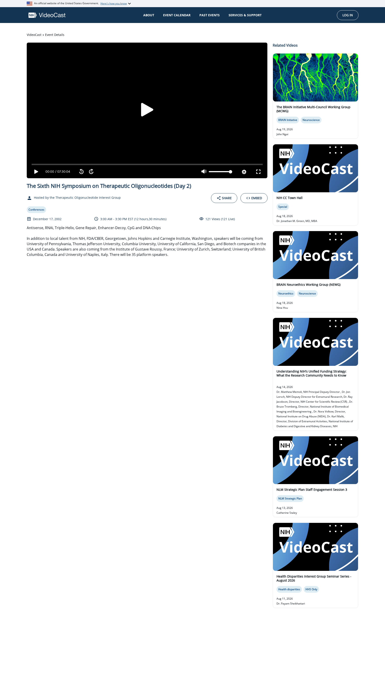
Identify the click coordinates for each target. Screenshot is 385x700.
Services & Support (245, 15)
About (148, 15)
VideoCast (34, 35)
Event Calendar (176, 15)
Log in (347, 15)
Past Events (209, 15)
